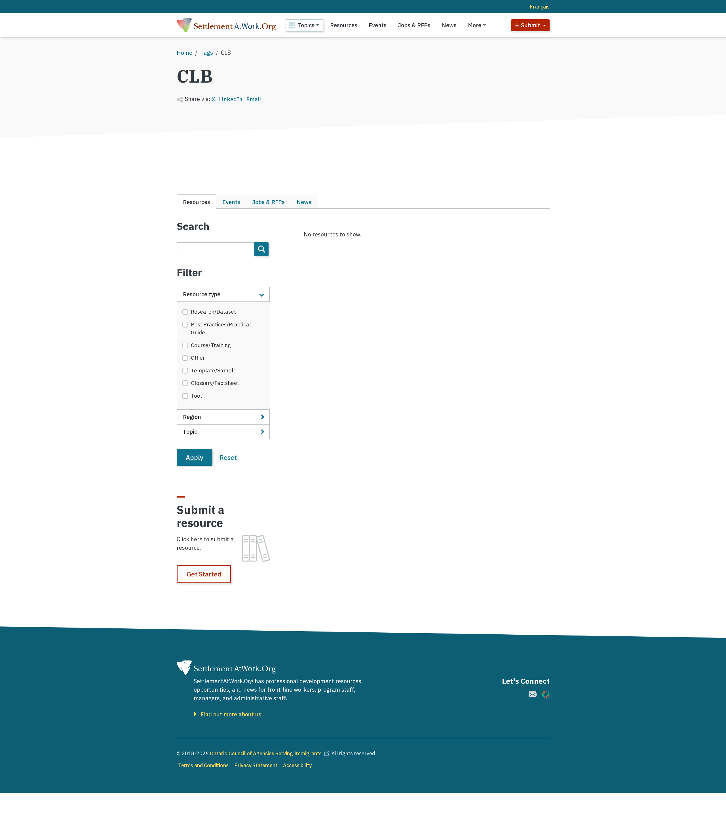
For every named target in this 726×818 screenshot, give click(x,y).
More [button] (474, 25)
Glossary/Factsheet (215, 382)
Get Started (204, 574)
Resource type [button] (201, 294)
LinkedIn (230, 99)
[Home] (226, 25)
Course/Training (211, 345)
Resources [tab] (196, 202)
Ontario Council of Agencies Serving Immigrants (266, 753)
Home (184, 52)
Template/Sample (214, 370)
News (449, 25)
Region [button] (192, 417)
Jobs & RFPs (414, 25)
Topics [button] (306, 25)
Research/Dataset (213, 311)
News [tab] (304, 202)
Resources (343, 25)
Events (378, 25)
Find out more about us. (232, 714)
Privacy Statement (255, 765)
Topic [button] (190, 431)
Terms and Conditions (203, 765)
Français (540, 6)
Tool (196, 395)
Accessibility (297, 765)
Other (198, 357)
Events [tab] (231, 202)
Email (253, 99)
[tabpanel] (223, 343)
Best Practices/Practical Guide (221, 328)
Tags (206, 52)
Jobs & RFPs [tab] (268, 202)
